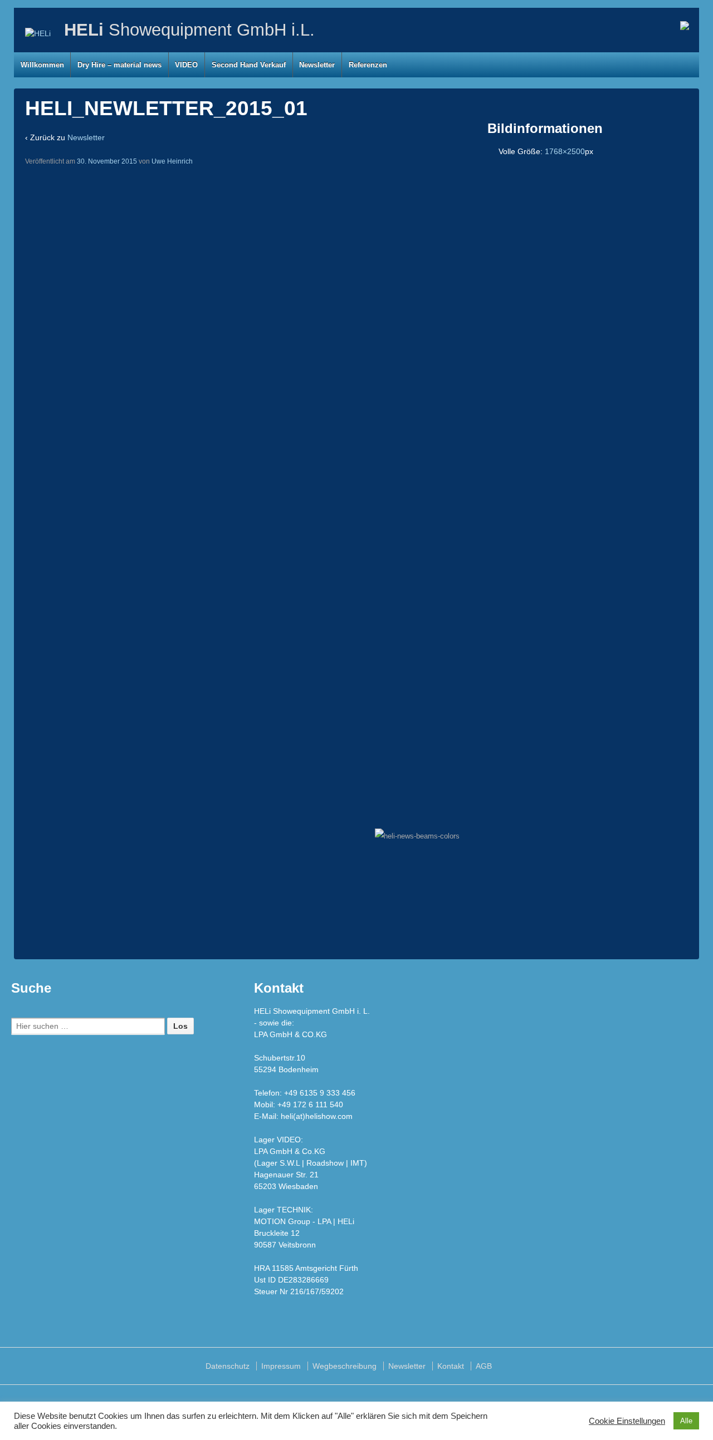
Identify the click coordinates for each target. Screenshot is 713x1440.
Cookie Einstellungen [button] (627, 1421)
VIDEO (186, 65)
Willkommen (42, 65)
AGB (484, 1366)
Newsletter (317, 65)
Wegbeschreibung (344, 1366)
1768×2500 (565, 151)
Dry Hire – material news (119, 65)
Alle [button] (686, 1421)
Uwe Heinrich (172, 161)
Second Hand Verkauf (249, 65)
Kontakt (450, 1366)
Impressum (281, 1366)
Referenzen (368, 65)
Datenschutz (228, 1366)
